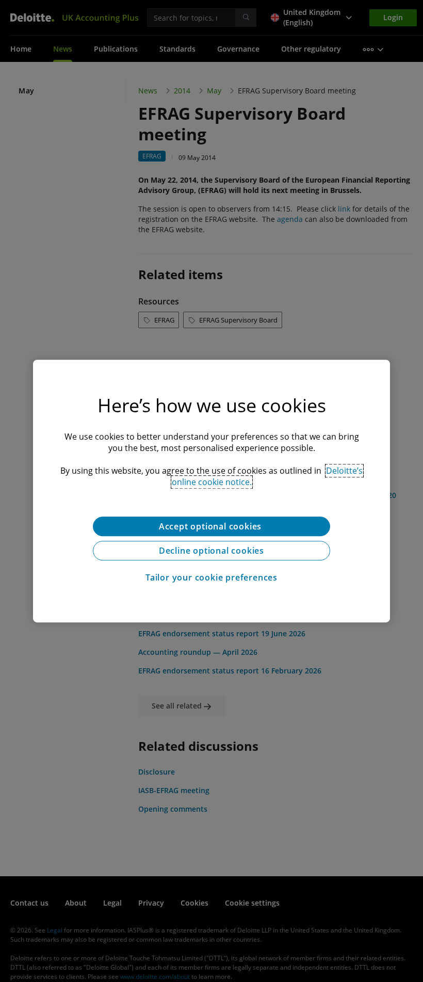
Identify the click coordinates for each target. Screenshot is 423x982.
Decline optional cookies (211, 550)
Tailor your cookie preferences (211, 577)
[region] (211, 491)
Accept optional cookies (211, 526)
